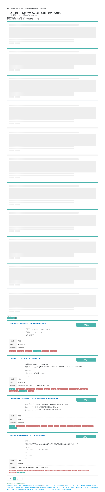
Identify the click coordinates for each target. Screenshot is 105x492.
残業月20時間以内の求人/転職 (29, 487)
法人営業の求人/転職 (15, 489)
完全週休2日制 (39, 389)
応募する (86, 325)
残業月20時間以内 (30, 389)
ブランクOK (31, 391)
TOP (8, 8)
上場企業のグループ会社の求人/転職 (52, 485)
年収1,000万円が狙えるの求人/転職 (63, 487)
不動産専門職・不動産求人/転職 (16, 485)
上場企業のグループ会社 (62, 389)
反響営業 (61, 470)
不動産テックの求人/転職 (71, 485)
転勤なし (53, 389)
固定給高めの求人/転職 (45, 487)
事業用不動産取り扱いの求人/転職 (32, 489)
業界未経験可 (12, 470)
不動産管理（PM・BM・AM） (17, 8)
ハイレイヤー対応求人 (74, 389)
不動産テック (70, 426)
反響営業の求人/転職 (80, 487)
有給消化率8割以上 (14, 391)
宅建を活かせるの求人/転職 (63, 489)
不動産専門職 (28, 8)
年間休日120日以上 (21, 389)
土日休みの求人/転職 (85, 485)
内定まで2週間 (28, 351)
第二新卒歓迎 (12, 351)
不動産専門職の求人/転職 (33, 485)
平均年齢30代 (20, 351)
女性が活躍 (63, 426)
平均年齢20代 (53, 351)
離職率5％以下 (45, 351)
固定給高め (37, 426)
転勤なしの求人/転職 (48, 489)
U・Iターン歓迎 (42, 8)
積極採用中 (47, 389)
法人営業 (50, 426)
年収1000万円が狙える (83, 470)
